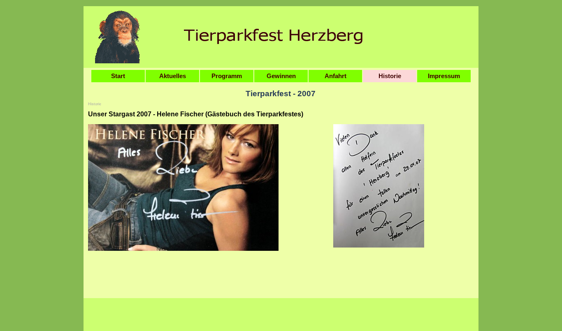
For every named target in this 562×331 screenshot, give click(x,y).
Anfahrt (335, 76)
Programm (226, 76)
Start (118, 76)
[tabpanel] (281, 114)
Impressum (444, 76)
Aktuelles (172, 76)
